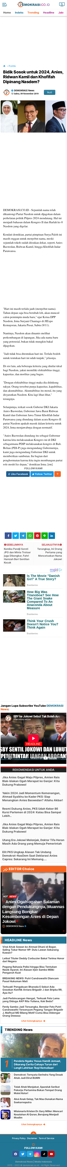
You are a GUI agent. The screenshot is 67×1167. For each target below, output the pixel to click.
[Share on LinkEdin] (51, 535)
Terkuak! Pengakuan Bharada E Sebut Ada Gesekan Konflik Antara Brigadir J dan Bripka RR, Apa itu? (32, 989)
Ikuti (49, 92)
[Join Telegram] (30, 1154)
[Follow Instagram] (37, 1154)
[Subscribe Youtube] (51, 1154)
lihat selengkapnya (32, 1021)
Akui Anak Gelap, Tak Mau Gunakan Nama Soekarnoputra (38, 1100)
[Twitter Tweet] (15, 535)
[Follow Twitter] (23, 1154)
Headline (48, 12)
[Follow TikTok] (44, 1154)
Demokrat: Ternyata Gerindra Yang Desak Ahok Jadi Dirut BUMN (38, 1076)
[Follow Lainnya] (57, 474)
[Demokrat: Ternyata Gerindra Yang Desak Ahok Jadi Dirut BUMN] (5, 1078)
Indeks (19, 12)
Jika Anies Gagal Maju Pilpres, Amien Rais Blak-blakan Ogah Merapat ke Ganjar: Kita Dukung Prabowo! (31, 781)
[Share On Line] (44, 535)
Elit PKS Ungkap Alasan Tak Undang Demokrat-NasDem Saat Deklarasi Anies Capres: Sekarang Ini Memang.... (29, 855)
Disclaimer (32, 1138)
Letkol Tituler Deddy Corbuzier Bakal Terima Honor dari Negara (33, 960)
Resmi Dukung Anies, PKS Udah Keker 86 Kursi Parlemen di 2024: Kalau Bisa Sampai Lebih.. (31, 812)
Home (7, 12)
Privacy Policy (19, 1138)
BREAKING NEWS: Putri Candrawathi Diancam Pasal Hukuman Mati (30, 980)
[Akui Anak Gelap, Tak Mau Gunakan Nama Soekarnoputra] (5, 1102)
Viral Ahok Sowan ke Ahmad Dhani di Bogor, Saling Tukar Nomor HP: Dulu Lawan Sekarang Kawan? (30, 949)
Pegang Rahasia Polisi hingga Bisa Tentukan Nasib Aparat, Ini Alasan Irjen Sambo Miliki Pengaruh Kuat (29, 969)
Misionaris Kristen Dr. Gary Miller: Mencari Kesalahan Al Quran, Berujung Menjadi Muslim (38, 1114)
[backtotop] (33, 1134)
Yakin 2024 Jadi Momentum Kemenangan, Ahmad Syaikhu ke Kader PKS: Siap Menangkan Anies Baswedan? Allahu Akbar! (32, 796)
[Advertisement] (34, 36)
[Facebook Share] (8, 535)
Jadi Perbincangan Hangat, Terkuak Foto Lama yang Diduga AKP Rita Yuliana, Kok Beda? (31, 1000)
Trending (33, 12)
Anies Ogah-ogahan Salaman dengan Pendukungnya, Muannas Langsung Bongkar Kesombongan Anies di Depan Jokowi (33, 911)
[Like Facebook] (15, 1154)
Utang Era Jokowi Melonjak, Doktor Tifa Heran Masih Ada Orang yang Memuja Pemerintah (33, 841)
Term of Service (46, 1138)
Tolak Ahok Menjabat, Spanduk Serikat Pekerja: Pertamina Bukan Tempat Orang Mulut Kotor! (38, 1090)
